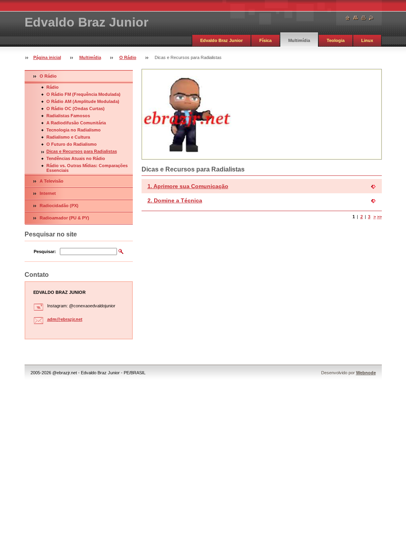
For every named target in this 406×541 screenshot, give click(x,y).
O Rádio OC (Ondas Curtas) (75, 108)
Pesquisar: (45, 251)
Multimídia (299, 40)
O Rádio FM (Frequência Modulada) (83, 94)
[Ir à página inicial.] (347, 18)
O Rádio (127, 57)
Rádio (52, 87)
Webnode (366, 372)
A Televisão (51, 181)
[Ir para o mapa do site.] (355, 18)
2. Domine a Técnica (174, 200)
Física (265, 40)
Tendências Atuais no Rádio (75, 158)
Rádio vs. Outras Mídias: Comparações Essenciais (87, 168)
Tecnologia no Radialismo (73, 130)
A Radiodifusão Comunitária (76, 122)
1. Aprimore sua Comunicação (187, 186)
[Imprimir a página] (363, 18)
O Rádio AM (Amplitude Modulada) (82, 101)
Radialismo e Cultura (68, 137)
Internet (48, 193)
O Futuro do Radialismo (71, 144)
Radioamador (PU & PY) (64, 217)
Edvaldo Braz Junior (221, 40)
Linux (367, 40)
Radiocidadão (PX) (59, 205)
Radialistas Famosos (68, 115)
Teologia (336, 40)
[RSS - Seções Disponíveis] (371, 18)
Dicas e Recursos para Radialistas (81, 151)
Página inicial (47, 57)
